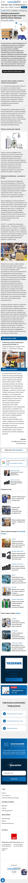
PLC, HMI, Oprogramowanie (19, 4)
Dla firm (24, 7)
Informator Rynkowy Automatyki (10, 797)
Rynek (2, 7)
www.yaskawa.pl (14, 673)
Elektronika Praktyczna (8, 823)
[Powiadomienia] (3, 880)
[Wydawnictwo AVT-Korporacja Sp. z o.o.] (14, 836)
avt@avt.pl (4, 848)
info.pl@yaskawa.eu (14, 675)
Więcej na (14, 450)
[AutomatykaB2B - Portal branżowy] (14, 868)
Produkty (11, 7)
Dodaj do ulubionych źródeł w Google (12, 71)
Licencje (4, 808)
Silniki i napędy (4, 4)
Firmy (6, 7)
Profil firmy (14, 679)
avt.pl (3, 850)
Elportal (4, 821)
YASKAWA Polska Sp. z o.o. (14, 670)
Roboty (10, 4)
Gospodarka (17, 7)
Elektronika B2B (6, 818)
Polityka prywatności (7, 810)
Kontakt (4, 793)
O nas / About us (6, 795)
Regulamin (4, 805)
